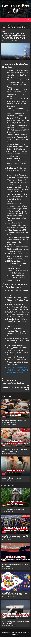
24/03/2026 (13, 596)
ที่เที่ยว (4, 505)
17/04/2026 (13, 539)
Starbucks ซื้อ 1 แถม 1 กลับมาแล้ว (12, 478)
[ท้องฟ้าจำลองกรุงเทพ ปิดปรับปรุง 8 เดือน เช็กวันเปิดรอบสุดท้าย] (15, 552)
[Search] (28, 19)
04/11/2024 (15, 40)
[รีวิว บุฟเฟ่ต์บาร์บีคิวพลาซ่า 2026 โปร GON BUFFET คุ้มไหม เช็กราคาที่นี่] (15, 437)
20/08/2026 (13, 511)
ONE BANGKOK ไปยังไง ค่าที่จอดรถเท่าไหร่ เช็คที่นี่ (16, 387)
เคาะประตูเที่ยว (7, 40)
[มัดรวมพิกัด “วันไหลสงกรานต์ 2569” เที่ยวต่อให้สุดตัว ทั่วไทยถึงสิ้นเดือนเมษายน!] (15, 524)
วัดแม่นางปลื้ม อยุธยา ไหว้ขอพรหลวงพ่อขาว (14, 509)
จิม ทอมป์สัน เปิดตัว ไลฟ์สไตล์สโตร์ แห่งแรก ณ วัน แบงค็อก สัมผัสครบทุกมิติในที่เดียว (15, 381)
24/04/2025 (13, 480)
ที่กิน (4, 31)
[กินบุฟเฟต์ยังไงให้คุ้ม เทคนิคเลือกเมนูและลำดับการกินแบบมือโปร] (15, 408)
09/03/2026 (13, 453)
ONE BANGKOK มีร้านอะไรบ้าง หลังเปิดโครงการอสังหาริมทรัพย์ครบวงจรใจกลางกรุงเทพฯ (17, 370)
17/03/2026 (13, 424)
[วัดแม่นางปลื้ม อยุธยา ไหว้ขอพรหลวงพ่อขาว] (15, 497)
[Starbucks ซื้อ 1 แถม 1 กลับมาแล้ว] (15, 466)
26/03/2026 (13, 568)
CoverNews (24, 632)
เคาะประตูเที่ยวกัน (15, 7)
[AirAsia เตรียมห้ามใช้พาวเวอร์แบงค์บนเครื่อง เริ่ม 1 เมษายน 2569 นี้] (15, 609)
